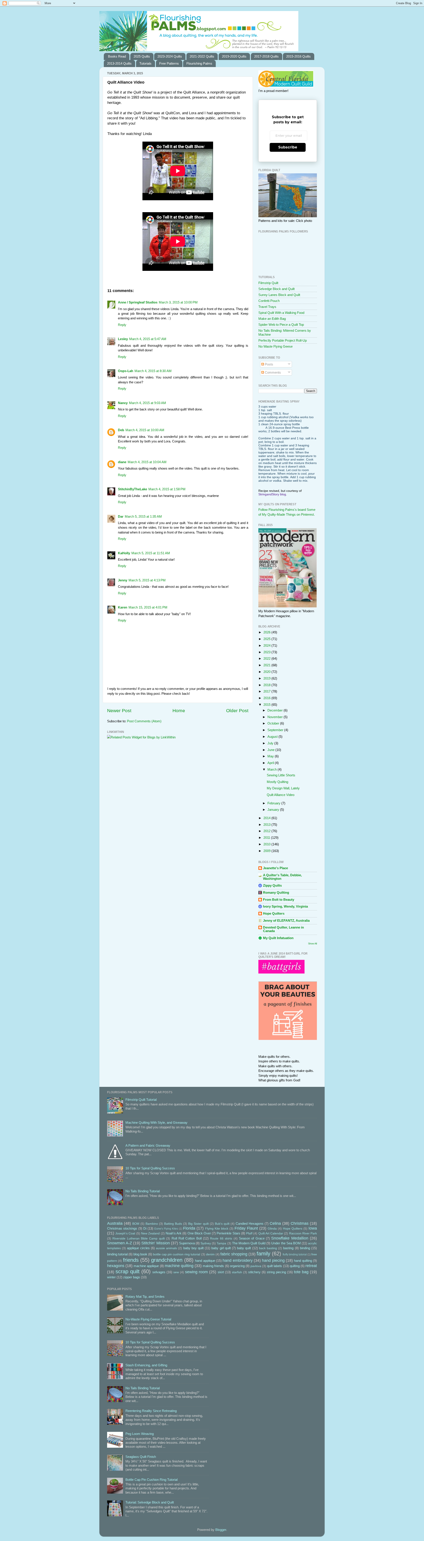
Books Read (117, 56)
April (271, 763)
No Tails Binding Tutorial (142, 1191)
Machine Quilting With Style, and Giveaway (156, 1122)
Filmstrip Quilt (268, 283)
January (273, 809)
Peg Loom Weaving (139, 1434)
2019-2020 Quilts (234, 56)
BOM (135, 1223)
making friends (213, 1266)
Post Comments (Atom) (144, 721)
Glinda (272, 1228)
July (270, 743)
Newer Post (119, 710)
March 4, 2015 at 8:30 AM (153, 371)
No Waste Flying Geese (275, 346)
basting (288, 1248)
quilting (295, 1266)
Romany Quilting (276, 892)
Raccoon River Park (303, 1233)
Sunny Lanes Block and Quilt (279, 295)
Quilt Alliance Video (280, 795)
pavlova (255, 1266)
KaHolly (124, 553)
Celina (275, 1223)
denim (210, 1254)
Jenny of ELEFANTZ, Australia (286, 920)
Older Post (237, 710)
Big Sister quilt (198, 1223)
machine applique (146, 1266)
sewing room (196, 1271)
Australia (115, 1223)
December (275, 710)
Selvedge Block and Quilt (276, 289)
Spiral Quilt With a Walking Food (281, 313)
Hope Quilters (273, 913)
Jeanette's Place (275, 868)
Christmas (300, 1223)
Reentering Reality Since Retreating (151, 1411)
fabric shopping (233, 1254)
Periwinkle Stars (228, 1233)
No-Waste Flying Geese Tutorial (148, 1319)
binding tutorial (117, 1254)
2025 (267, 639)
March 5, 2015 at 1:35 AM (143, 516)
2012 (267, 831)
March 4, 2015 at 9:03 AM (147, 403)
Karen (122, 607)
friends (131, 1260)
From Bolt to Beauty (278, 899)
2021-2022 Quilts (202, 56)
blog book (140, 1254)
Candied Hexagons (249, 1223)
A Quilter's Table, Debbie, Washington (282, 876)
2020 (267, 672)
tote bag (301, 1271)
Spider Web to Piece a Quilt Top (281, 324)
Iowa (313, 1228)
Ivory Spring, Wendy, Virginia (285, 906)
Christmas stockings (122, 1228)
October (273, 723)
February (274, 803)
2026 (267, 632)
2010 (267, 844)
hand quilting (303, 1260)
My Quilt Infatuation (278, 938)
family (263, 1253)
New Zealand (150, 1233)
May (271, 756)
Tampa (221, 1243)
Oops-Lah (125, 371)
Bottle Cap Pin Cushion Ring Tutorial (151, 1479)
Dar (120, 516)
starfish (237, 1272)
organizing (237, 1266)
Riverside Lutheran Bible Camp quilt (138, 1238)
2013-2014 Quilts (119, 63)
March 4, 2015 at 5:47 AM (147, 339)
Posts (268, 364)
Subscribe (287, 147)
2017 (267, 691)
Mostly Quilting (277, 782)
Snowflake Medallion (289, 1238)
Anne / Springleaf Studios (137, 302)
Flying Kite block (216, 1228)
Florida (189, 1228)
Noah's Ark (174, 1233)
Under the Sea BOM (286, 1243)
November (275, 717)
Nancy (123, 403)
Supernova (187, 1243)
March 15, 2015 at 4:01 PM (148, 607)
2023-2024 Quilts (169, 56)
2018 (267, 685)
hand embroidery (237, 1260)
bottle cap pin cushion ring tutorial (176, 1254)
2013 (267, 824)
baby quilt (244, 1248)
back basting (268, 1248)
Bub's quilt (222, 1223)
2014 (267, 818)
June (271, 750)
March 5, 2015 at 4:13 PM (147, 580)
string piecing (276, 1272)
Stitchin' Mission (155, 1243)
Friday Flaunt (246, 1228)
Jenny (122, 580)
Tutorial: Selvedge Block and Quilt (149, 1502)
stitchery (254, 1272)
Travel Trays (267, 307)
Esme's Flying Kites (166, 1228)
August (272, 736)
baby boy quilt (193, 1248)
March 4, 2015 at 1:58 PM (167, 489)
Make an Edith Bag (272, 318)
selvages (158, 1272)
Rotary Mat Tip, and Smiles (145, 1296)
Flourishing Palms (199, 63)
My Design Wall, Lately (283, 788)
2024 (267, 645)
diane (122, 462)
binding (305, 1248)
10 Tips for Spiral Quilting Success (150, 1168)
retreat (311, 1265)
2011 (267, 837)
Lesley (123, 339)
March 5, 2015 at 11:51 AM (150, 553)
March (272, 769)
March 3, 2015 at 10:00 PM (178, 302)
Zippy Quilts (272, 885)
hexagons (115, 1265)
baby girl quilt (221, 1248)
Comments (272, 372)
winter (111, 1277)
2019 (267, 678)
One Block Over (199, 1233)
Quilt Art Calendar (270, 1233)
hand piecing (273, 1260)
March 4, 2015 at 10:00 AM (144, 430)
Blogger (220, 1530)
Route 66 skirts (221, 1238)
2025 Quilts (142, 56)
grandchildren (166, 1260)
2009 (267, 851)
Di (144, 1228)
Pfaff (249, 1233)
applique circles (138, 1248)
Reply (122, 325)
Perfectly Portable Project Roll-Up (282, 340)
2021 (267, 665)
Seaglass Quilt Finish (140, 1457)
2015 (267, 704)
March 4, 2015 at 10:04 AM (147, 462)
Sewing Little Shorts (281, 775)
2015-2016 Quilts (298, 56)
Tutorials (145, 63)
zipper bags (131, 1277)
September (275, 730)
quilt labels (274, 1266)
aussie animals (166, 1248)
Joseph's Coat (125, 1233)
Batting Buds (173, 1223)
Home (178, 710)
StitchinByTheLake (132, 489)
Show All (312, 943)
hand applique (205, 1260)
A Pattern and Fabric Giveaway (147, 1145)
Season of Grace (252, 1238)
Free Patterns (169, 63)
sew (176, 1272)
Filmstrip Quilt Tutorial (141, 1099)
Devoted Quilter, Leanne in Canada (283, 929)
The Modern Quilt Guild (248, 1243)
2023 (267, 652)
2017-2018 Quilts (266, 56)
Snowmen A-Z (119, 1243)
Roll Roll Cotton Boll (187, 1238)
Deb (121, 430)
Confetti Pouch (269, 301)
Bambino (152, 1223)
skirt (221, 1272)
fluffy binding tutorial (295, 1254)
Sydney (206, 1243)
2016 (267, 698)
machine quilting (179, 1265)
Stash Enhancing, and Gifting (146, 1365)
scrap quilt (127, 1271)
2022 (267, 658)
